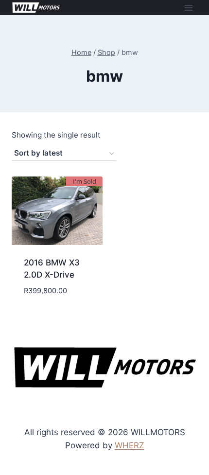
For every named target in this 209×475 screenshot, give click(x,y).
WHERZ (129, 445)
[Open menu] (188, 7)
